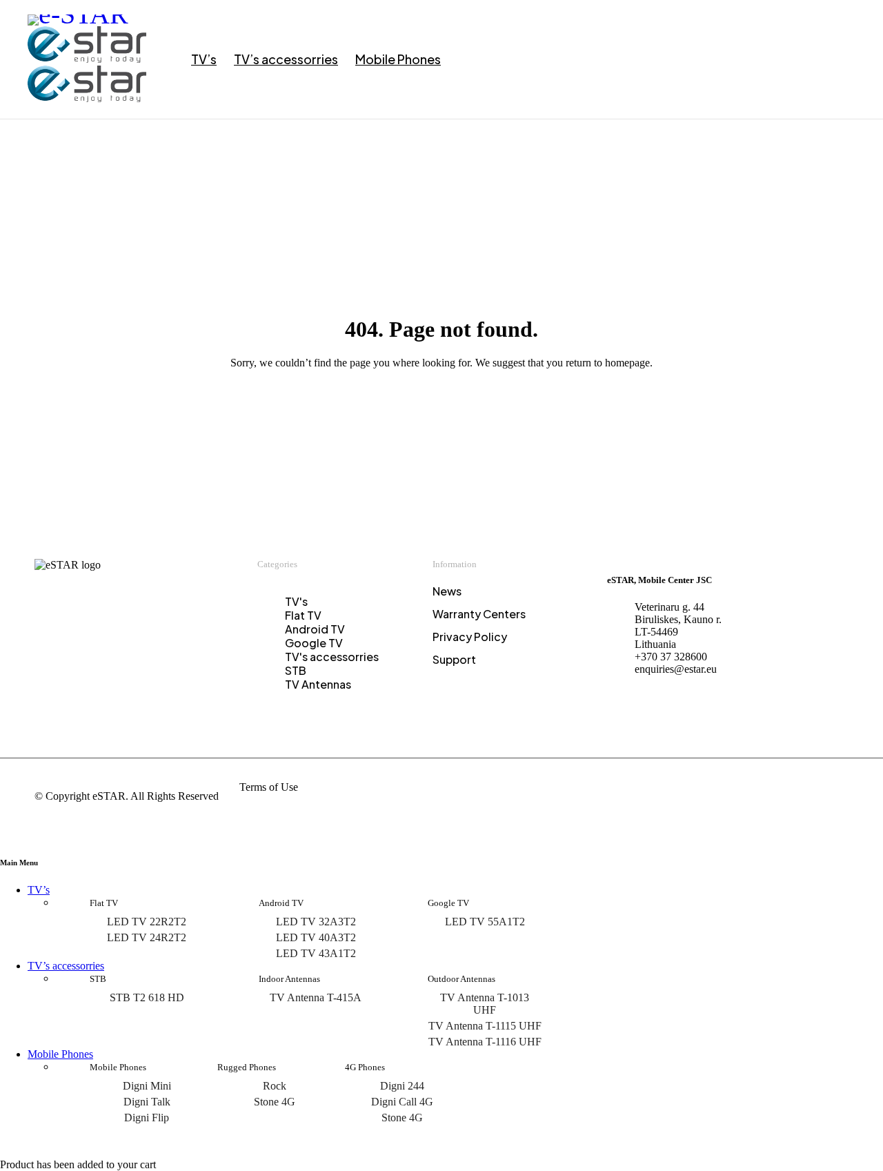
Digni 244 (402, 1086)
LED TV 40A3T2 (316, 937)
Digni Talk (146, 1102)
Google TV (314, 643)
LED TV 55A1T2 (485, 921)
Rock (274, 1086)
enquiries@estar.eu (676, 669)
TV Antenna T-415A (315, 997)
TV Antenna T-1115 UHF (485, 1026)
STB (295, 670)
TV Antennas (318, 684)
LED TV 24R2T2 (146, 937)
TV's (296, 601)
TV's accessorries (332, 656)
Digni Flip (146, 1117)
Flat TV (303, 615)
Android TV (315, 629)
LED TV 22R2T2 (146, 921)
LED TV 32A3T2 (316, 921)
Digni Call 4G (402, 1102)
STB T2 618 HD (147, 997)
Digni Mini (147, 1086)
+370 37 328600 (671, 656)
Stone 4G (274, 1102)
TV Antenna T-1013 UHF (484, 1004)
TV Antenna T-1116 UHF (485, 1041)
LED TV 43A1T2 (316, 953)
